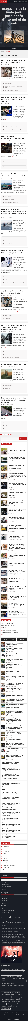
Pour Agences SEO (6, 886)
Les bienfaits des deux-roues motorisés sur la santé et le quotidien (17, 555)
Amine (11, 331)
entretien (9, 90)
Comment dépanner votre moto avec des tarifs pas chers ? (14, 689)
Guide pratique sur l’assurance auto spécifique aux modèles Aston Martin (16, 604)
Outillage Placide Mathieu (7, 992)
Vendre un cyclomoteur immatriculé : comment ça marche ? (15, 644)
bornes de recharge (7, 284)
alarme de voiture (8, 202)
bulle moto (7, 357)
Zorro (10, 64)
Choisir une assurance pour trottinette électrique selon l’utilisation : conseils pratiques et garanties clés (16, 546)
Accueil (4, 882)
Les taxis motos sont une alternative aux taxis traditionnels (14, 694)
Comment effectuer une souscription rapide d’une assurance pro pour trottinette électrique (16, 537)
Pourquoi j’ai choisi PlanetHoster (10, 623)
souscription (20, 997)
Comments (21, 639)
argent (3, 971)
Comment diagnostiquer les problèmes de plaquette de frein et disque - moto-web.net (10, 775)
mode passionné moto (7, 985)
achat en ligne (15, 969)
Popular (5, 639)
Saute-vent (17, 357)
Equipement (7, 86)
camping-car (18, 976)
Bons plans (5, 849)
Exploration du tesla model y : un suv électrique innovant (17, 562)
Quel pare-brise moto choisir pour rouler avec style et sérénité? (17, 502)
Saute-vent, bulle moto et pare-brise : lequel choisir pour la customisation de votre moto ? (13, 327)
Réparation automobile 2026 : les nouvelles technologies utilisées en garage (17, 519)
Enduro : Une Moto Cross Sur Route (13, 364)
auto (5, 90)
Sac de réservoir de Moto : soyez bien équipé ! (14, 654)
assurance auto (10, 971)
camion (16, 974)
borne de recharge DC (19, 282)
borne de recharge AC (9, 282)
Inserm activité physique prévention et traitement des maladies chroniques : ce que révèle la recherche (17, 475)
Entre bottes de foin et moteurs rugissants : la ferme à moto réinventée (17, 596)
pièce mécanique (6, 994)
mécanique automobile (16, 129)
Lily (11, 295)
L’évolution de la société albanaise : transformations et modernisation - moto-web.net (11, 783)
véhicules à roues (11, 1003)
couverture (15, 978)
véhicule (16, 90)
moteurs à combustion (19, 985)
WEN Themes (17, 1019)
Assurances (6, 846)
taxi (3, 999)
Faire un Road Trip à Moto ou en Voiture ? (14, 660)
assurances (18, 971)
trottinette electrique (9, 243)
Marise (11, 140)
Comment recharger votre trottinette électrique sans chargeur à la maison (16, 572)
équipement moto (6, 1008)
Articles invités (5, 884)
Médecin (4, 990)
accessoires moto (8, 167)
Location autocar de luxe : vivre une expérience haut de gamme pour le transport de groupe (17, 485)
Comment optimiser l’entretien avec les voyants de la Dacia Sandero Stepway (13, 99)
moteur (12, 90)
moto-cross (15, 391)
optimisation (10, 990)
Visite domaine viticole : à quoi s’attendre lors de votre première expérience (17, 467)
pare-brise (12, 357)
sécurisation (15, 202)
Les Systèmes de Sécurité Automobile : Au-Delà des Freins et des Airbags (15, 666)
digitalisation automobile (7, 980)
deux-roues (21, 978)
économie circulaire (6, 1006)
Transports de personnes (16, 240)
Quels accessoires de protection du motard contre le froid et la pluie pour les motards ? (11, 814)
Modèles (5, 858)
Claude (13, 366)
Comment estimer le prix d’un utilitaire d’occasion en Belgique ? (17, 494)
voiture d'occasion (6, 1001)
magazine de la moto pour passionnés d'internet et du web (14, 15)
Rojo (12, 404)
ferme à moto (23, 980)
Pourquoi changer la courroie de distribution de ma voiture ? (14, 684)
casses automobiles (6, 978)
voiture (17, 999)
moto (3, 987)
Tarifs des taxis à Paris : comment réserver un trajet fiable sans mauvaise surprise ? (17, 527)
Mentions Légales (6, 887)
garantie (4, 983)
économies (15, 1006)
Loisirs (4, 853)
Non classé (5, 860)
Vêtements (5, 870)
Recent (12, 639)
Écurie (18, 1003)
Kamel (11, 255)
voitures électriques (16, 1001)
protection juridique (6, 997)
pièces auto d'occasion (16, 994)
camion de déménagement (8, 976)
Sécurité (18, 126)
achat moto (22, 969)
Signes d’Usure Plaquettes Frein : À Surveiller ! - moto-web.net (11, 804)
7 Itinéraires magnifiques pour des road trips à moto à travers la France (15, 678)
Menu (14, 48)
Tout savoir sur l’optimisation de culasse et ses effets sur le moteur (17, 510)
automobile (4, 974)
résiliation (14, 997)
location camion (10, 983)
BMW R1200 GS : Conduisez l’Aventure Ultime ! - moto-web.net (10, 793)
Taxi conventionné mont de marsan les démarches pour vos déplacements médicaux (17, 459)
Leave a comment (8, 83)
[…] (22, 78)
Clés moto (7, 428)
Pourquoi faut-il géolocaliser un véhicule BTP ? (14, 649)
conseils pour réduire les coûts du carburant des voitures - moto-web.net (10, 764)
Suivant (10, 434)
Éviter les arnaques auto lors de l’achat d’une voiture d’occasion (17, 588)
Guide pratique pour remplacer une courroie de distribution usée (16, 580)
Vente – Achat (6, 867)
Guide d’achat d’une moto (12, 671)
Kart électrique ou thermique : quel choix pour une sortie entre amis (17, 450)
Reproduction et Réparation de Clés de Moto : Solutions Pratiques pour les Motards (13, 400)
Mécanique (13, 86)
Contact (4, 889)
